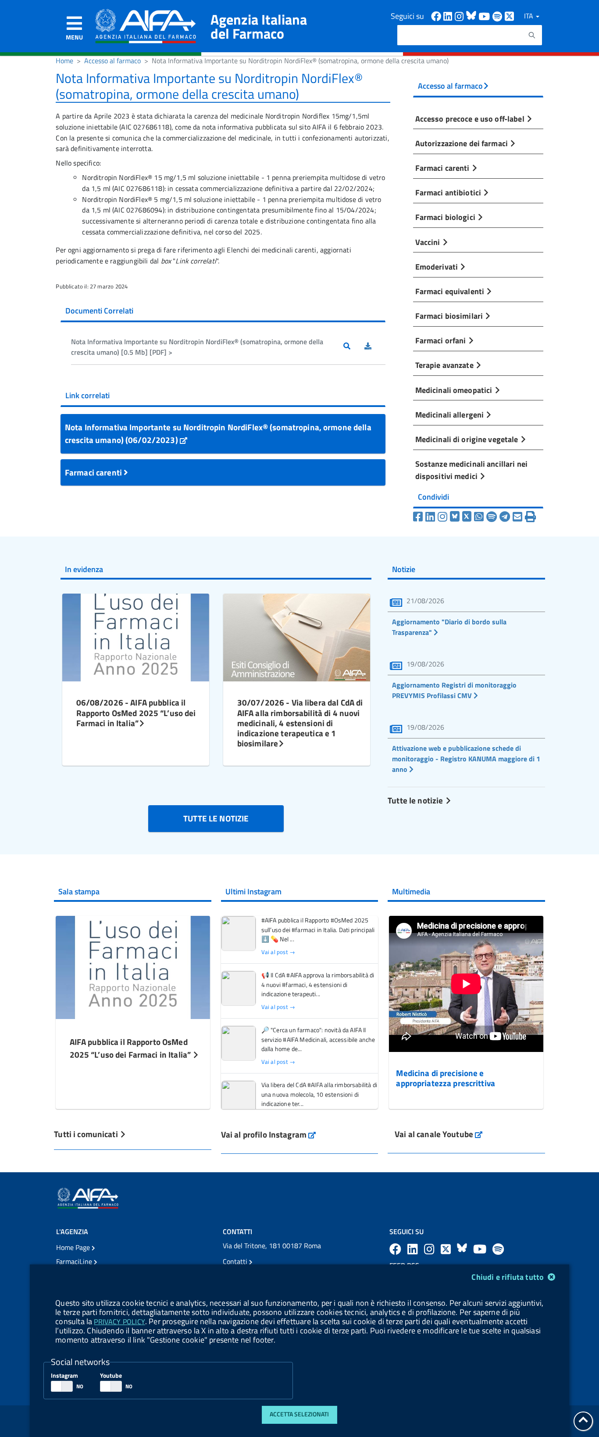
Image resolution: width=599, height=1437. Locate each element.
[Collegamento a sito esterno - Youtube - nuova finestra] (485, 16)
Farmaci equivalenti (450, 291)
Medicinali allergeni (450, 414)
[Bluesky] (456, 516)
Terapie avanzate (445, 365)
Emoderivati (437, 266)
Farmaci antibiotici (449, 192)
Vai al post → (278, 952)
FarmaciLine (75, 1261)
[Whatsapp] (479, 516)
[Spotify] (491, 516)
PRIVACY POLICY (119, 1321)
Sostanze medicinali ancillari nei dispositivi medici (471, 469)
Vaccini (428, 242)
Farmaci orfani (441, 340)
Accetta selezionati (299, 1414)
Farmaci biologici (446, 217)
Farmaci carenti (94, 472)
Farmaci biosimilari (450, 316)
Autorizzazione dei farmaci (462, 143)
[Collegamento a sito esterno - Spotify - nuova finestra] (498, 16)
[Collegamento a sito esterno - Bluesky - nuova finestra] (472, 16)
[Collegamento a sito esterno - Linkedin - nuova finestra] (449, 16)
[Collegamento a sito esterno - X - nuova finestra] (510, 16)
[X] (467, 516)
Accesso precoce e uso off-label (470, 118)
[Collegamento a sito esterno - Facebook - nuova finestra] (437, 16)
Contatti (236, 1261)
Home (64, 60)
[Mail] (517, 516)
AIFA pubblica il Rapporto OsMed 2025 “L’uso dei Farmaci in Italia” (131, 1048)
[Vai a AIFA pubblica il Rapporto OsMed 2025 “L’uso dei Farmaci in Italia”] (133, 966)
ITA (529, 16)
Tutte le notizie (416, 800)
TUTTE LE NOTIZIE (216, 818)
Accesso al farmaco (112, 60)
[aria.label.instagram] (430, 1249)
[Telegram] (504, 516)
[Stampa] (530, 516)
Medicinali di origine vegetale (467, 439)
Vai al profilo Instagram (268, 1134)
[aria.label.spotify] (498, 1249)
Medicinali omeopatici (454, 390)
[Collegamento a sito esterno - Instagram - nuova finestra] (460, 16)
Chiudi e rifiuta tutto (508, 1277)
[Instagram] (442, 516)
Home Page (74, 1247)
